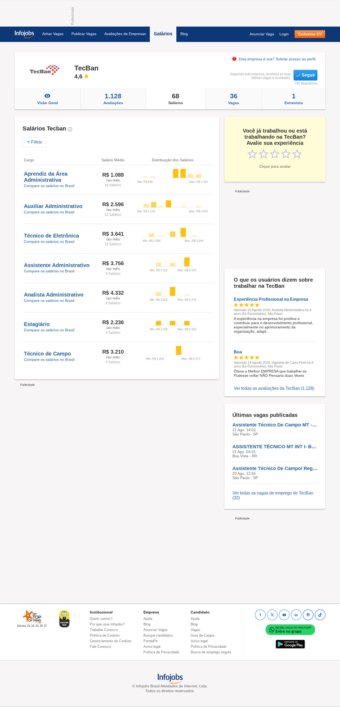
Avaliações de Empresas (125, 34)
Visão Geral (47, 103)
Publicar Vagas (83, 34)
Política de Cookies (105, 635)
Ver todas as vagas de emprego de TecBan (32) (272, 495)
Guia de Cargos (203, 635)
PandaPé (150, 641)
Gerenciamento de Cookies (110, 641)
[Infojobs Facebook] (260, 614)
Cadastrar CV (310, 34)
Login (284, 34)
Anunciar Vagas (155, 630)
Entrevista (293, 98)
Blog (184, 34)
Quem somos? (101, 619)
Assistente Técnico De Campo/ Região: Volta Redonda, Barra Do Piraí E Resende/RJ (274, 468)
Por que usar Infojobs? (107, 624)
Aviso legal (151, 647)
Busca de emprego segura (211, 652)
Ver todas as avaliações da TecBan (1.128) (274, 388)
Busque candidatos (158, 635)
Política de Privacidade (161, 652)
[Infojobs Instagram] (308, 614)
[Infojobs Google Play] (290, 644)
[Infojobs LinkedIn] (296, 614)
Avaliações (113, 98)
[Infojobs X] (272, 614)
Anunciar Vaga (262, 34)
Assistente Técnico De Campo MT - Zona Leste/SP (274, 424)
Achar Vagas (52, 34)
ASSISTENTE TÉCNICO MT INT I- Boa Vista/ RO (274, 446)
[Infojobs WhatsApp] (290, 630)
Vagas (233, 98)
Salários (163, 33)
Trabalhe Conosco (104, 630)
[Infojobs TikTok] (320, 614)
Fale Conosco (100, 647)
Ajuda (147, 619)
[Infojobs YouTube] (284, 614)
